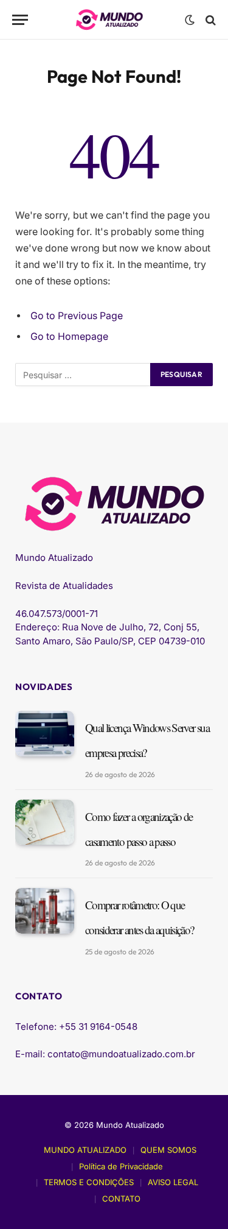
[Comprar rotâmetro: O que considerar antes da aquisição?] (44, 911)
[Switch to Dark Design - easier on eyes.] (190, 20)
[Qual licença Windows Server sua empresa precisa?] (44, 733)
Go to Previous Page (76, 316)
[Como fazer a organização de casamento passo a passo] (44, 822)
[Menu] (20, 19)
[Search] (209, 19)
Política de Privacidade (121, 1166)
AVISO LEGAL (173, 1182)
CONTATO (121, 1198)
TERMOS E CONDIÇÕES (89, 1182)
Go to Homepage (69, 336)
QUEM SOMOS (168, 1150)
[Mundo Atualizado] (109, 20)
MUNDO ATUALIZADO (85, 1150)
